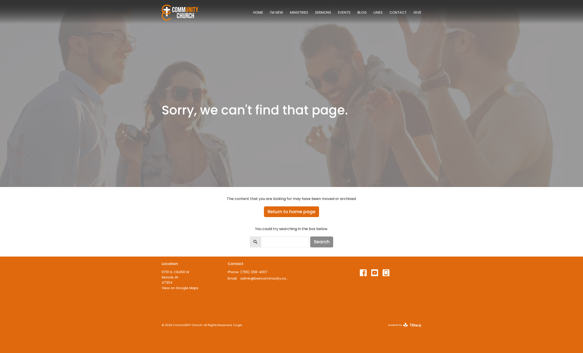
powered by (402, 328)
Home (258, 12)
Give (417, 12)
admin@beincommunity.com (264, 278)
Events (344, 12)
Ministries (299, 12)
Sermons (323, 12)
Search (322, 242)
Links (378, 12)
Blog (362, 12)
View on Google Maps (180, 288)
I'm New (276, 12)
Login (238, 325)
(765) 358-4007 (253, 272)
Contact (398, 12)
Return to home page (291, 211)
